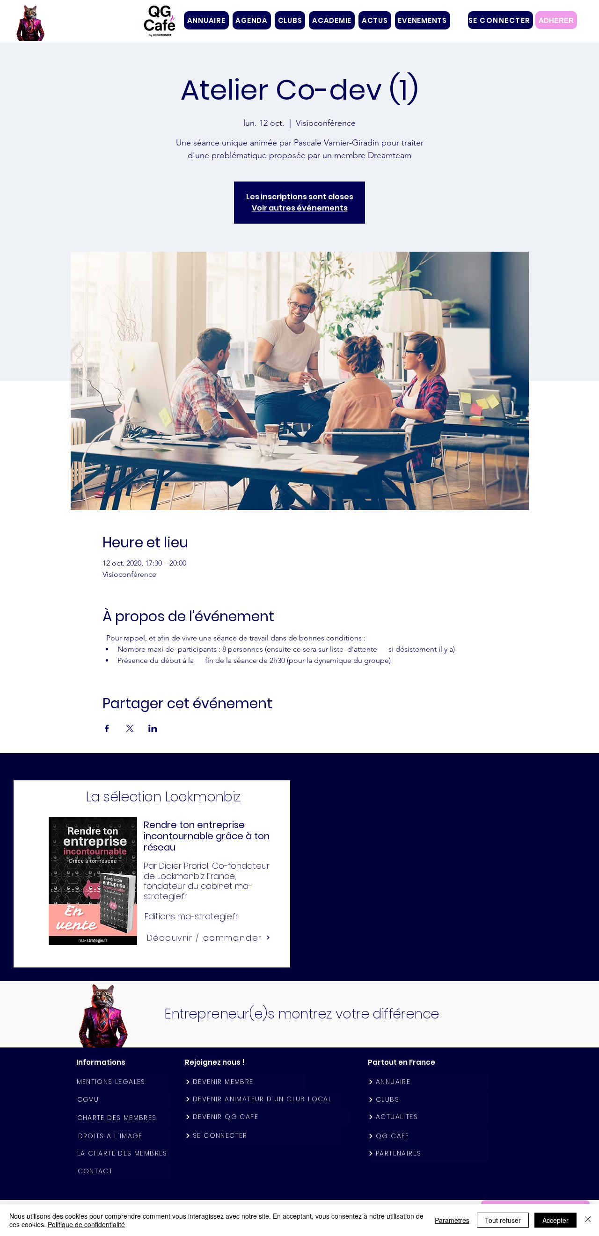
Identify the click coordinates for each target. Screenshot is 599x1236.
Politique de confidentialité (86, 1224)
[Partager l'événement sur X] (129, 728)
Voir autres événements (300, 208)
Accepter (555, 1220)
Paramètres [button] (452, 1220)
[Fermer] (587, 1220)
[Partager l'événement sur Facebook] (106, 728)
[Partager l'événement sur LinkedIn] (152, 728)
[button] (290, 20)
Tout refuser (503, 1220)
